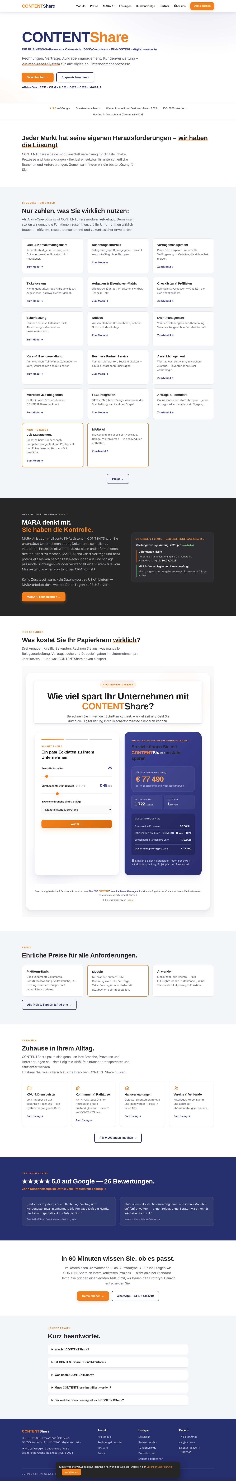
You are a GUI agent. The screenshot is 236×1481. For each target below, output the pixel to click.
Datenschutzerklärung (159, 1466)
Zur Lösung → (35, 1116)
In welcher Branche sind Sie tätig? (61, 801)
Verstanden (71, 1472)
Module (80, 6)
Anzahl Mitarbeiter (52, 768)
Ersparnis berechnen (75, 77)
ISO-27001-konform (175, 108)
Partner (164, 6)
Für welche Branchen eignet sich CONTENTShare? (89, 1400)
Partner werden (147, 1442)
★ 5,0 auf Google (32, 1448)
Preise (94, 6)
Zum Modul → (35, 266)
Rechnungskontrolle (110, 1442)
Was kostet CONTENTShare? (74, 1375)
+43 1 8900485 (188, 1436)
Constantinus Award (88, 108)
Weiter (77, 824)
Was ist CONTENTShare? (72, 1349)
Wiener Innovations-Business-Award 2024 (131, 108)
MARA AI (108, 6)
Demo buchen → (38, 77)
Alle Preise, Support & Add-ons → (49, 1004)
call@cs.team (187, 1442)
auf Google (59, 108)
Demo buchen (202, 6)
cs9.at (130, 900)
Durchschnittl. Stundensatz (63, 785)
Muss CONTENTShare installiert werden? (83, 1387)
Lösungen (125, 6)
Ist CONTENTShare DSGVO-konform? (80, 1362)
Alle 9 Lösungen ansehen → (118, 1137)
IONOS (138, 114)
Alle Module (105, 1436)
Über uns (180, 6)
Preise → (118, 478)
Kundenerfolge (145, 6)
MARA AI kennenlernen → (44, 596)
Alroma (127, 114)
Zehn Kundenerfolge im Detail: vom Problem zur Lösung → (64, 1189)
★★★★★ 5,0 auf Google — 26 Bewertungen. (88, 1181)
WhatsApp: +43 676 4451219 (135, 1295)
